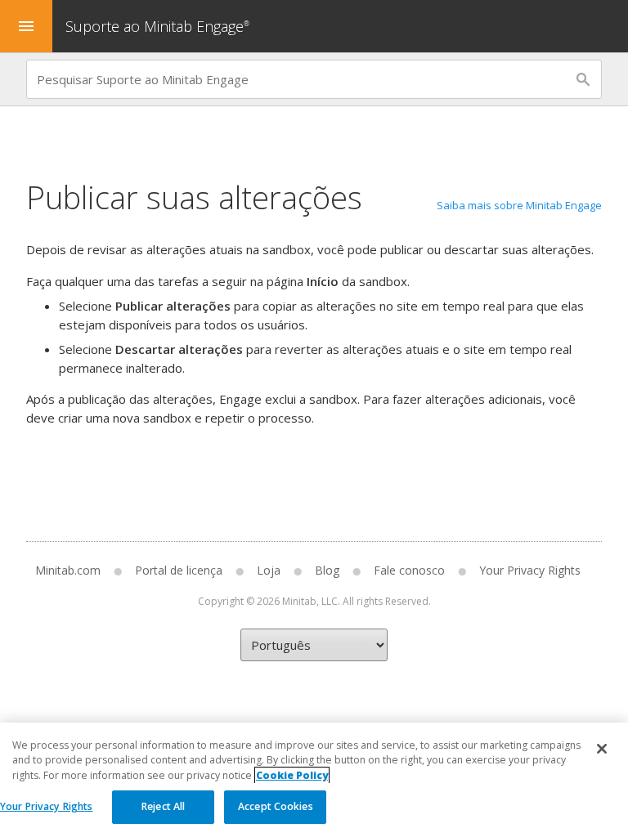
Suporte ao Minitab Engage (157, 26)
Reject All (163, 806)
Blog (327, 570)
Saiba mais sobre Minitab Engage (519, 205)
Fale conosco (409, 570)
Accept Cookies (275, 806)
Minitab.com (68, 570)
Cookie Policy (292, 775)
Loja (268, 570)
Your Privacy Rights (46, 806)
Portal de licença (178, 570)
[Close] (602, 749)
